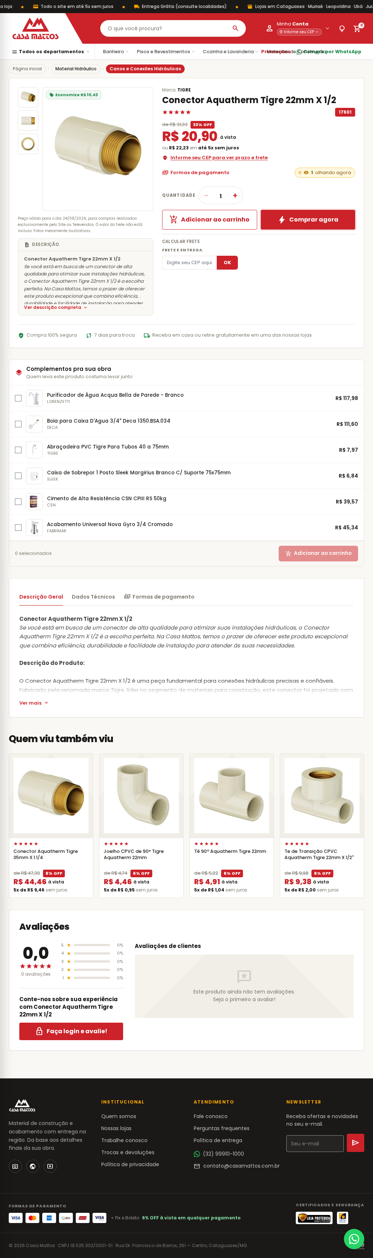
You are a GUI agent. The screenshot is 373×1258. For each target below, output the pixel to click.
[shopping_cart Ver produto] (51, 796)
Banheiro (116, 51)
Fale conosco (211, 1116)
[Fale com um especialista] (354, 1239)
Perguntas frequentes (222, 1128)
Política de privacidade (130, 1164)
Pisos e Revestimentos (166, 51)
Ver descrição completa (56, 307)
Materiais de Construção (299, 51)
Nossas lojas (116, 1128)
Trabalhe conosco (124, 1140)
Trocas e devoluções (127, 1152)
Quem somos (118, 1116)
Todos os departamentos (51, 51)
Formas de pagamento (195, 172)
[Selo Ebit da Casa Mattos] (342, 1218)
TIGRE (184, 90)
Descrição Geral (41, 596)
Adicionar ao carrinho (209, 220)
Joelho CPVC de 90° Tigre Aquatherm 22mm (134, 854)
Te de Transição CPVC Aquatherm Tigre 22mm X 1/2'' (319, 854)
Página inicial (27, 69)
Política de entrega (218, 1140)
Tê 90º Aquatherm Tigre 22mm (230, 851)
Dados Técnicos (93, 596)
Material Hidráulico (76, 69)
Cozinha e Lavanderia (231, 51)
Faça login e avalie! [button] (71, 1031)
